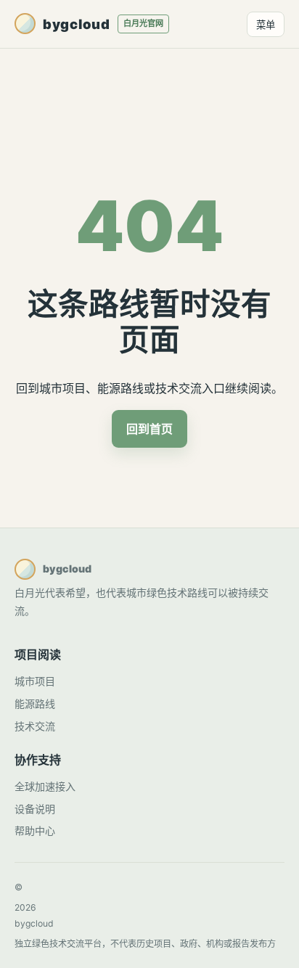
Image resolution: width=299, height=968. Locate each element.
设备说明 (35, 809)
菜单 (265, 25)
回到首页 (149, 429)
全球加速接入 (45, 786)
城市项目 (35, 681)
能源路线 (35, 703)
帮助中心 (35, 830)
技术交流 (35, 726)
